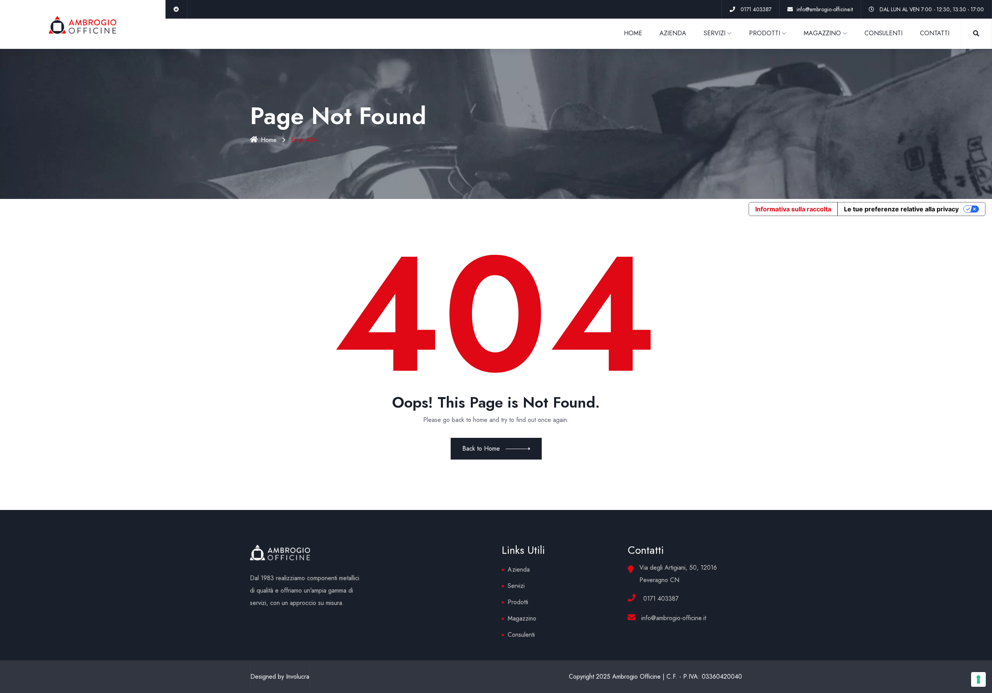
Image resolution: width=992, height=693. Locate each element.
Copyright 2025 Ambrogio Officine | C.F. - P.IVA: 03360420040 (655, 676)
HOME (633, 33)
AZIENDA (673, 33)
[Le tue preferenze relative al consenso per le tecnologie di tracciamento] (978, 679)
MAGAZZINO (822, 33)
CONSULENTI (883, 33)
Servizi (516, 585)
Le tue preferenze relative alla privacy (901, 209)
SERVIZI (714, 33)
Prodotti (518, 602)
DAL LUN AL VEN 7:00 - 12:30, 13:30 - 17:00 (932, 9)
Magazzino (522, 618)
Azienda (519, 569)
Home (269, 139)
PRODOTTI (764, 33)
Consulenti (521, 634)
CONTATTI (934, 33)
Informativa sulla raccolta (793, 209)
